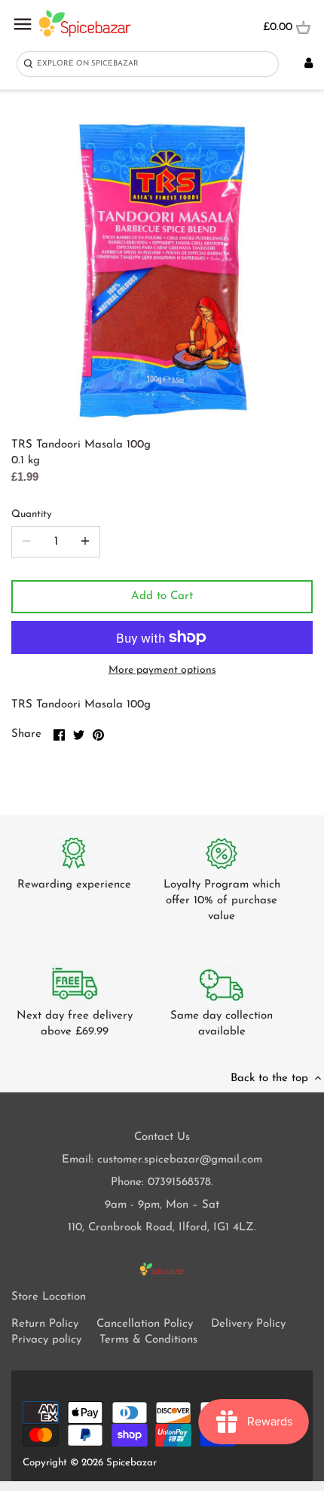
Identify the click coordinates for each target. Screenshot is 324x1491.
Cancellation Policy (144, 1324)
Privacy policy (46, 1340)
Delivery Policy (248, 1324)
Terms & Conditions (148, 1340)
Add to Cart (162, 596)
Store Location (48, 1297)
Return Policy (44, 1324)
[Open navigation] (22, 24)
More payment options (162, 670)
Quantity (31, 514)
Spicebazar (131, 1463)
